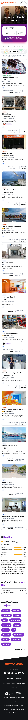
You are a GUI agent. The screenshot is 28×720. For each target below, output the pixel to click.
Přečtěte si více (11, 56)
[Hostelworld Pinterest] (19, 673)
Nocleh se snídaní (7, 75)
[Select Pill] (21, 2)
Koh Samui (6, 634)
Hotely (13, 683)
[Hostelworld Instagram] (12, 673)
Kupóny (22, 705)
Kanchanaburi (15, 620)
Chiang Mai (6, 615)
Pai (14, 630)
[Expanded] (3, 47)
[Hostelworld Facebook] (5, 673)
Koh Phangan (18, 634)
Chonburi (16, 610)
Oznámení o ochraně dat (14, 702)
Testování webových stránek (17, 709)
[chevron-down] (17, 542)
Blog (4, 683)
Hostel (4, 112)
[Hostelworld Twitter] (8, 673)
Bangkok (5, 610)
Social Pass (14, 687)
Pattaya (5, 639)
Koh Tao (16, 625)
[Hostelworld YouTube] (16, 673)
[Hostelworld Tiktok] (23, 673)
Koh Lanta (6, 644)
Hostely (8, 683)
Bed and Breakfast (20, 683)
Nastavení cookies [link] (18, 712)
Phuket (17, 615)
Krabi (4, 620)
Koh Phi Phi (16, 639)
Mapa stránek (9, 712)
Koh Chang (6, 625)
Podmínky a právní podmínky (11, 705)
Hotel (4, 260)
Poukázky (6, 709)
